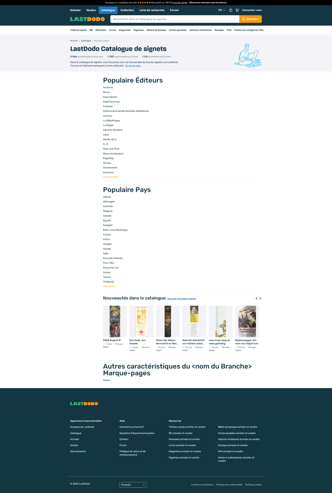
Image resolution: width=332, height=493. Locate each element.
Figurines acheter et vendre (184, 457)
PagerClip (108, 158)
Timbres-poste (78, 30)
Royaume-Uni (110, 267)
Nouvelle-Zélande (113, 258)
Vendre (91, 10)
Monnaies (100, 30)
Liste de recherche (152, 10)
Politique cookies (253, 484)
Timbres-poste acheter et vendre (187, 426)
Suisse (106, 272)
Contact (123, 439)
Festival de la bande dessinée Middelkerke (126, 111)
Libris (106, 134)
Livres (112, 30)
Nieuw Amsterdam (113, 153)
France (107, 234)
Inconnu (107, 115)
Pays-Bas (108, 262)
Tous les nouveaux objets (181, 299)
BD (91, 30)
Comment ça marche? (131, 426)
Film (229, 30)
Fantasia (108, 106)
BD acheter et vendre (180, 433)
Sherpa (107, 163)
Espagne (108, 225)
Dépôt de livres (111, 101)
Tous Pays (108, 286)
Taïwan (107, 277)
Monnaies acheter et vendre (184, 439)
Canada (107, 215)
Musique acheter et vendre (233, 445)
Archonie (108, 87)
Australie (108, 206)
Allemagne (109, 201)
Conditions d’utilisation (202, 484)
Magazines (125, 30)
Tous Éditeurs (110, 177)
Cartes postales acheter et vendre (237, 433)
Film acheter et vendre (230, 451)
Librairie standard (112, 129)
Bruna (106, 92)
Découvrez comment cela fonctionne (208, 2)
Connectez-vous (252, 10)
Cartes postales (178, 30)
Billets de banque (156, 30)
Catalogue (108, 10)
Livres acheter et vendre (182, 445)
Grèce (106, 239)
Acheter (75, 10)
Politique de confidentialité (229, 484)
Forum (174, 10)
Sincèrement (110, 167)
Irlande (107, 248)
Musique (219, 30)
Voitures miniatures (201, 30)
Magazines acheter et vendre (185, 451)
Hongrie (107, 244)
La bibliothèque (111, 120)
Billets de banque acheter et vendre (237, 426)
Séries (106, 380)
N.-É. (106, 144)
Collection (127, 10)
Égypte (107, 220)
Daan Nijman (110, 97)
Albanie (107, 196)
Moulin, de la (109, 139)
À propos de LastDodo (82, 426)
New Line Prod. (111, 148)
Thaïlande (108, 281)
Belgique (108, 211)
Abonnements (78, 451)
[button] (237, 10)
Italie (105, 253)
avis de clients (180, 2)
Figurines (138, 30)
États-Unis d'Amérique (115, 229)
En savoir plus (133, 65)
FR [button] (220, 10)
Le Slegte (108, 125)
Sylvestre (108, 172)
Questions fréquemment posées (136, 433)
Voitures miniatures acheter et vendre (239, 439)
